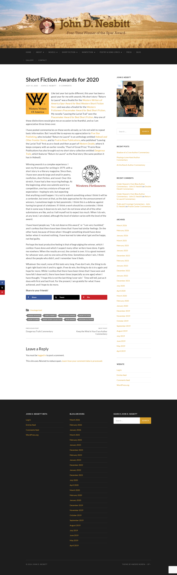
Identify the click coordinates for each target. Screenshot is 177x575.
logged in (42, 355)
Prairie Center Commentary (139, 206)
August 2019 (122, 331)
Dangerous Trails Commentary (39, 330)
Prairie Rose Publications (67, 140)
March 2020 (122, 296)
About (39, 52)
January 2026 (122, 235)
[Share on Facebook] (2, 282)
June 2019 (121, 341)
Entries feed (122, 375)
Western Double (87, 143)
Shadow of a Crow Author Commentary (133, 152)
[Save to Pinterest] (2, 292)
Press (129, 52)
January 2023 (122, 265)
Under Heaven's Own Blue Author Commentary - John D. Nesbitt (131, 185)
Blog (138, 52)
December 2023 (123, 255)
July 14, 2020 (32, 86)
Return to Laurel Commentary (134, 197)
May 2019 (121, 346)
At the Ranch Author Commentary (131, 165)
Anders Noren (138, 564)
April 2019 (121, 351)
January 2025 (122, 250)
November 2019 (123, 316)
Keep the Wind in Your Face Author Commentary (91, 331)
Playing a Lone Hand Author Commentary (128, 158)
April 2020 (121, 291)
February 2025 (123, 245)
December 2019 (123, 311)
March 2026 (122, 225)
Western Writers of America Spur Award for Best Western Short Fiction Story (77, 103)
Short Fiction (68, 52)
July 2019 (121, 336)
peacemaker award (67, 315)
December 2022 (123, 270)
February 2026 (123, 230)
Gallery (30, 60)
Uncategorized (36, 310)
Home (28, 52)
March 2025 (122, 240)
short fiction (84, 315)
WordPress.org (123, 385)
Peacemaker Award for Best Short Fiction (72, 117)
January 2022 (122, 275)
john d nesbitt (50, 315)
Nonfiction (87, 52)
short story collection (52, 319)
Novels (52, 52)
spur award (70, 319)
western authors (86, 319)
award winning (34, 315)
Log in (119, 370)
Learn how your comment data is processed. (82, 361)
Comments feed (123, 380)
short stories (33, 319)
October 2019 (122, 321)
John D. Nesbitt (48, 86)
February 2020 (123, 301)
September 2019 (123, 326)
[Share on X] (2, 287)
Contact (42, 60)
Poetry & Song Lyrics (110, 52)
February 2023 (123, 260)
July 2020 (121, 286)
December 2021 (123, 281)
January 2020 (122, 306)
